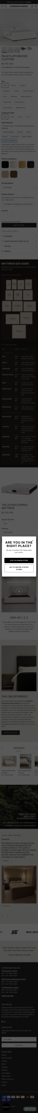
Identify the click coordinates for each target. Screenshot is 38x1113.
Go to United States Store (19, 568)
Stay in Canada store (19, 560)
